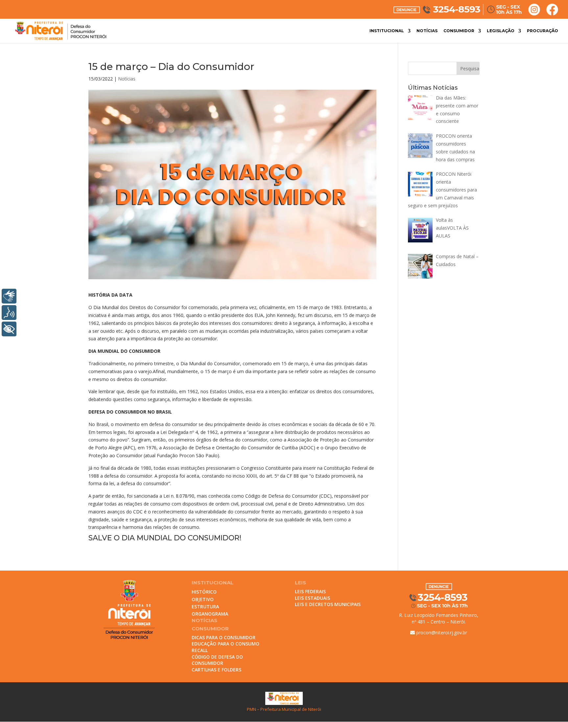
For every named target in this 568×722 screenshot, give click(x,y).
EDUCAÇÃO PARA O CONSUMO (225, 644)
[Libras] (9, 296)
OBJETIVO (203, 599)
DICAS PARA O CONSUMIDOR (223, 637)
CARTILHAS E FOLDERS (216, 669)
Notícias (427, 31)
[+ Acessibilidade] (9, 329)
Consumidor (458, 31)
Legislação (500, 31)
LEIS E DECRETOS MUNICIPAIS (328, 604)
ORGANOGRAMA (210, 614)
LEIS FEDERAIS (310, 591)
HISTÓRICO (204, 592)
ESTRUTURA (205, 606)
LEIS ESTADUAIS (312, 598)
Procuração (542, 31)
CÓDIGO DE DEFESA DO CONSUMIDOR (217, 660)
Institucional (386, 31)
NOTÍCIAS (204, 620)
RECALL (200, 650)
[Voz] (9, 312)
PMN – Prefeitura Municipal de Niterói (284, 709)
